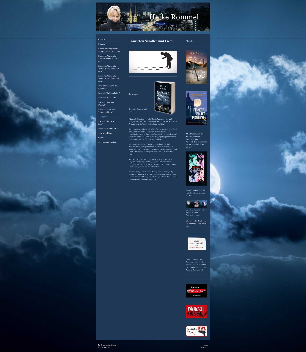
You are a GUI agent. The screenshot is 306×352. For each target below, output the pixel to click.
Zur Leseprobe (134, 94)
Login (206, 345)
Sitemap (114, 345)
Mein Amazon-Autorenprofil (196, 268)
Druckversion (105, 345)
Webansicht (204, 347)
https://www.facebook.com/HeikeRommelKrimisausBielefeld (196, 223)
